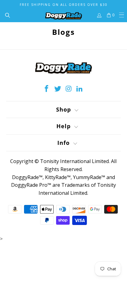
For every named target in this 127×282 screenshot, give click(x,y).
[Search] (5, 15)
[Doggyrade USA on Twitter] (57, 88)
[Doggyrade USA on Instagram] (68, 88)
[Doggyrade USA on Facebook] (46, 88)
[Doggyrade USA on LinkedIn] (79, 88)
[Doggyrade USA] (63, 15)
